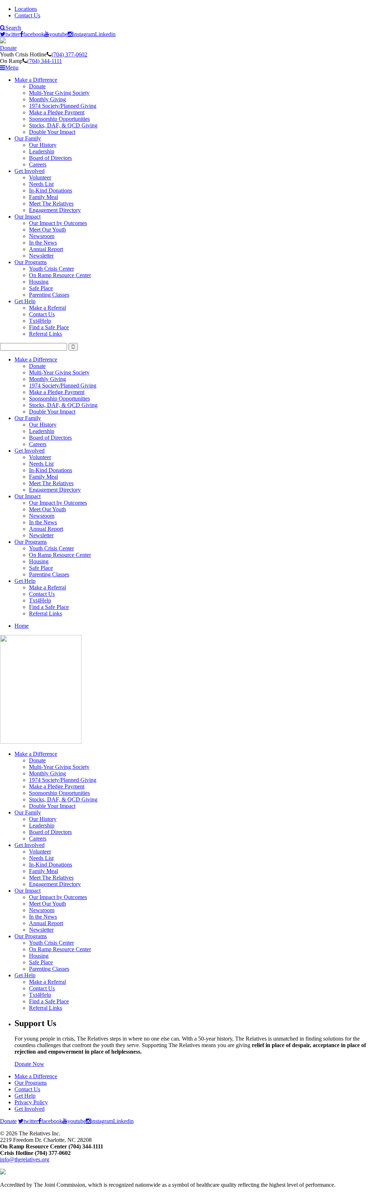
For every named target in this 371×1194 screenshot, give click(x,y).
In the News (43, 243)
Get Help (25, 301)
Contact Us (27, 15)
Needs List (41, 184)
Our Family (27, 138)
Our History (43, 145)
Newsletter (41, 256)
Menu (11, 68)
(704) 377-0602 (69, 54)
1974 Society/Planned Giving (62, 106)
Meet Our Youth (47, 229)
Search (13, 28)
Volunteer (40, 177)
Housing (39, 282)
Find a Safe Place (49, 327)
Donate (8, 48)
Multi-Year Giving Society (59, 93)
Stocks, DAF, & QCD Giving (63, 125)
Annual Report (46, 249)
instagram (84, 34)
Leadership (41, 151)
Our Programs (30, 262)
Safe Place (41, 288)
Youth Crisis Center (51, 269)
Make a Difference (35, 80)
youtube (58, 34)
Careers (37, 164)
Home (21, 626)
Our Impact (27, 216)
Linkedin (105, 34)
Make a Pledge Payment (56, 112)
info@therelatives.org (24, 1159)
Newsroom (41, 236)
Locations (25, 9)
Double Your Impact (52, 132)
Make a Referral (47, 308)
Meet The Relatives (51, 203)
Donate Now (29, 1064)
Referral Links (45, 334)
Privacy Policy (31, 1102)
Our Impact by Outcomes (58, 223)
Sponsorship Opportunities (59, 119)
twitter (12, 34)
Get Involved (29, 171)
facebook (33, 34)
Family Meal (43, 197)
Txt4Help (40, 321)
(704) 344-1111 (44, 61)
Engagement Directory (55, 210)
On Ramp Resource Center (60, 275)
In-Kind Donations (50, 190)
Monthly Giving (47, 99)
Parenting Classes (49, 295)
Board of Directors (50, 158)
